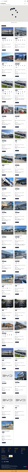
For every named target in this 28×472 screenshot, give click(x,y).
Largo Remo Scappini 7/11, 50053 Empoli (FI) (20, 44)
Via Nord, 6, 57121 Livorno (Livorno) (19, 336)
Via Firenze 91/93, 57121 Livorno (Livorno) (20, 312)
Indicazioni (4, 45)
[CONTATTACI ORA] (16, 471)
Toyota (22, 450)
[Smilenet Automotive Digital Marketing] (25, 466)
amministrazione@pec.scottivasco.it (5, 457)
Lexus (22, 451)
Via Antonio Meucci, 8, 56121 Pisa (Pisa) (20, 216)
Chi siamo (2, 449)
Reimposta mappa (14, 22)
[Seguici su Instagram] (5, 461)
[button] (13, 9)
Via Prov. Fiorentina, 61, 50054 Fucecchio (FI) (7, 69)
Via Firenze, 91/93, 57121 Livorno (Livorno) (7, 387)
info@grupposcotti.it (5, 72)
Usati (15, 452)
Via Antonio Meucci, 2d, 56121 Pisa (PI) (20, 192)
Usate (8, 451)
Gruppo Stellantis (23, 449)
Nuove (9, 449)
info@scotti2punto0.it (5, 123)
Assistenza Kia (20, 244)
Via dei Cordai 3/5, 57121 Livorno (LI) (20, 362)
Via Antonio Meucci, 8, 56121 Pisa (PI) (6, 265)
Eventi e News (3, 451)
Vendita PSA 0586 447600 (8, 99)
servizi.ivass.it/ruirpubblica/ (4, 459)
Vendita (3, 244)
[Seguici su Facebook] (4, 461)
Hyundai (22, 453)
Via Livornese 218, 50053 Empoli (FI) (6, 44)
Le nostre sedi (3, 450)
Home (24, 3)
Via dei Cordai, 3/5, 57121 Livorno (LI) (20, 144)
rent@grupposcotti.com (5, 365)
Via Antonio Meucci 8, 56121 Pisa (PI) (6, 411)
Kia (21, 452)
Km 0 (8, 450)
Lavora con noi (3, 452)
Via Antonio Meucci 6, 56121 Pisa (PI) (20, 288)
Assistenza (6, 244)
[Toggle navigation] (27, 1)
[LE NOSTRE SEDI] (14, 471)
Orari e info (3, 75)
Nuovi (15, 450)
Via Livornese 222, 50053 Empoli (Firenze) (7, 312)
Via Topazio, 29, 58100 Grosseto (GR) (6, 192)
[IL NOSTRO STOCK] (12, 471)
